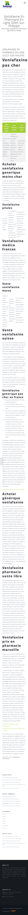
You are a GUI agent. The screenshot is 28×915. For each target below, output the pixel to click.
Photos (3, 823)
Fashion (4, 821)
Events (3, 819)
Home (3, 29)
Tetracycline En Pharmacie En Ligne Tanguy (11, 780)
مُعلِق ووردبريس (5, 796)
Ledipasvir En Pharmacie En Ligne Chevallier (13, 489)
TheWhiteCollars (6, 799)
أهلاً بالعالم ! (13, 796)
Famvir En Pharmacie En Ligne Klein (10, 777)
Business (4, 816)
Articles (4, 814)
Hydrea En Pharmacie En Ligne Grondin (10, 788)
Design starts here (15, 799)
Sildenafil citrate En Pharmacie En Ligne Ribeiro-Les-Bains (13, 785)
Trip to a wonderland (15, 801)
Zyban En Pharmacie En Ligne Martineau (11, 782)
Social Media (5, 826)
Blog (7, 29)
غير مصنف (4, 828)
